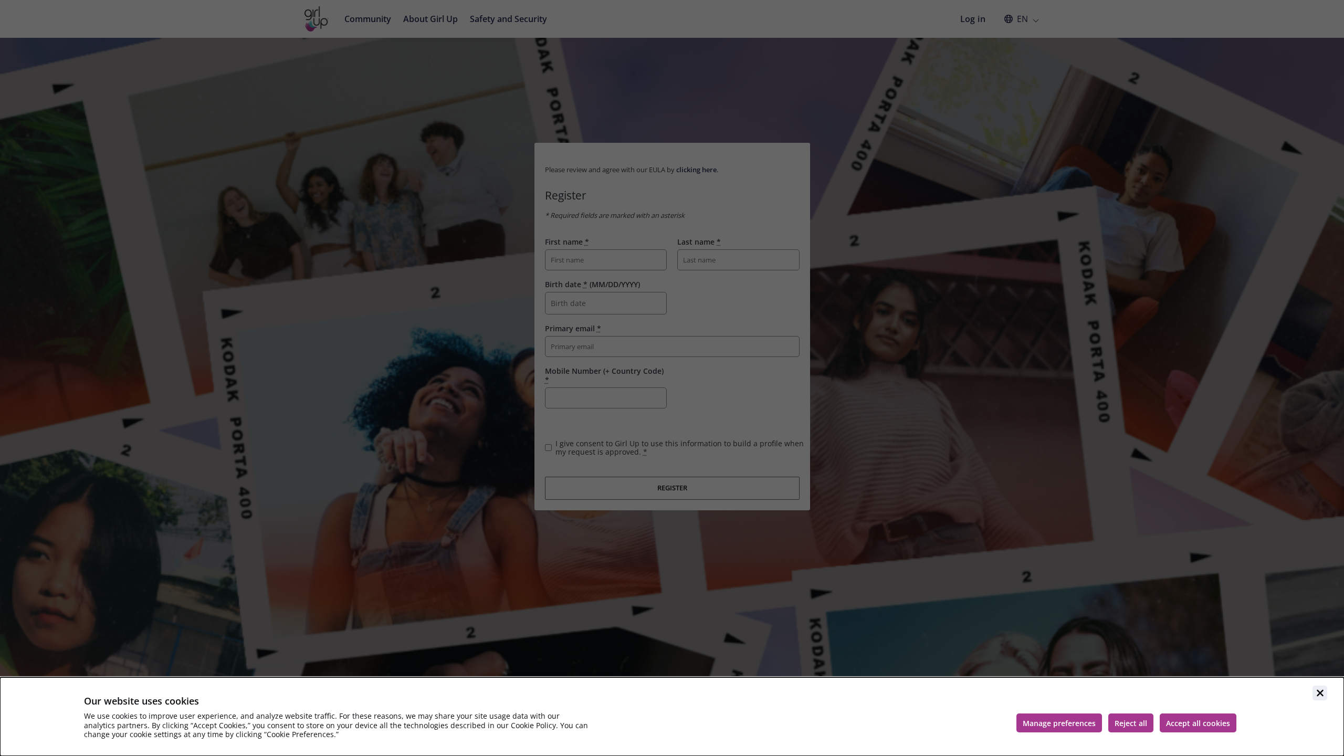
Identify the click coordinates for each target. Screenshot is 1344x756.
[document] (672, 716)
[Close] (1319, 693)
